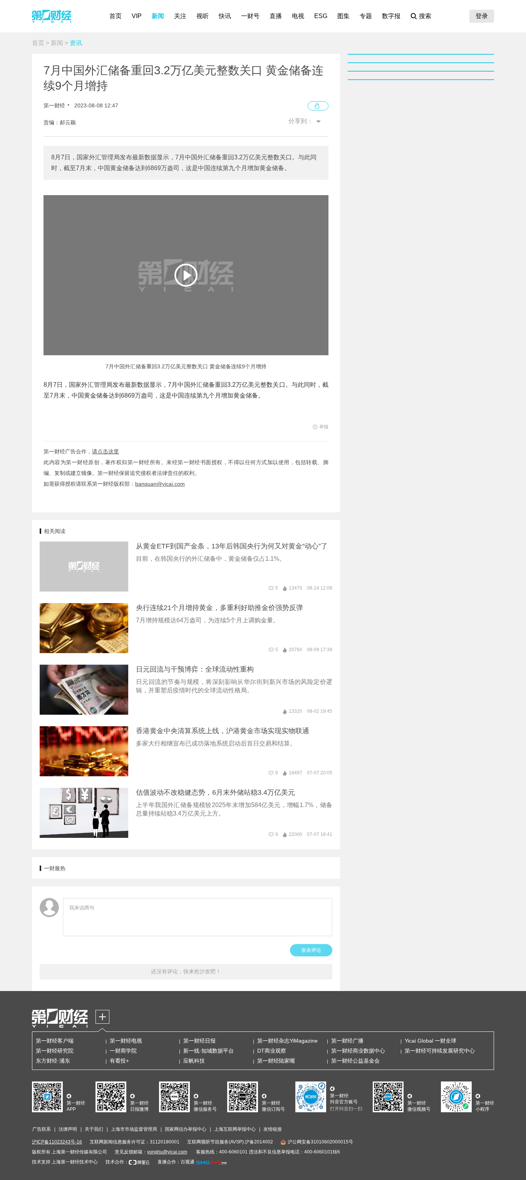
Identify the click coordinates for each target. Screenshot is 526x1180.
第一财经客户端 (55, 1041)
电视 (298, 16)
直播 (276, 16)
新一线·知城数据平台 (208, 1051)
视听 (202, 16)
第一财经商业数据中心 (358, 1051)
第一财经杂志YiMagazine (287, 1041)
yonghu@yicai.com (167, 1152)
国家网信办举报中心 (185, 1129)
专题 (366, 16)
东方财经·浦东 (53, 1061)
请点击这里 (105, 451)
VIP (137, 16)
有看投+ (119, 1061)
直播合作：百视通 (175, 1162)
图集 (343, 16)
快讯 (225, 16)
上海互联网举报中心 (235, 1129)
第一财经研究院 (55, 1051)
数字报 (391, 16)
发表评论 (311, 950)
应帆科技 (194, 1061)
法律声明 (68, 1129)
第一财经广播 (347, 1041)
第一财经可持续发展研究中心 (440, 1051)
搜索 (425, 16)
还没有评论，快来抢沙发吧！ (186, 971)
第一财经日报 (199, 1041)
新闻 (158, 16)
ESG (320, 16)
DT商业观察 (271, 1051)
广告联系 (41, 1129)
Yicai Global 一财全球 (430, 1041)
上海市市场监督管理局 (134, 1129)
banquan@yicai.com (160, 484)
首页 (115, 16)
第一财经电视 (126, 1041)
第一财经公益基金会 (355, 1061)
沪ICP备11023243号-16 (57, 1142)
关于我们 (94, 1129)
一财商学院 (123, 1051)
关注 (180, 16)
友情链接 (272, 1129)
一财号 (250, 16)
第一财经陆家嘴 (276, 1061)
